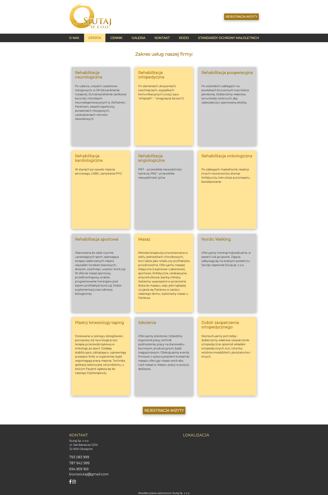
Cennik (116, 38)
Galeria (138, 38)
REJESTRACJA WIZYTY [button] (241, 16)
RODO (184, 38)
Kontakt (162, 38)
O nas (74, 38)
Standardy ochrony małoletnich (228, 38)
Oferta (94, 38)
